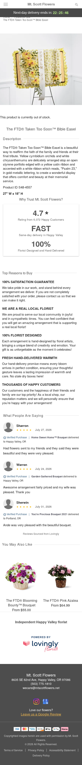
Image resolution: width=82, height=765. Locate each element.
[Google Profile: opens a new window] (46, 701)
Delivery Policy (41, 755)
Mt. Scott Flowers (41, 4)
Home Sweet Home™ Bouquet (49, 437)
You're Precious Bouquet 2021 (49, 514)
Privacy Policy (36, 750)
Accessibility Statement (62, 750)
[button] (73, 755)
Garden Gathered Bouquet (47, 476)
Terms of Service (13, 750)
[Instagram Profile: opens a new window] (36, 701)
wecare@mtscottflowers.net (41, 688)
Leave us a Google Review (41, 714)
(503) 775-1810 (41, 684)
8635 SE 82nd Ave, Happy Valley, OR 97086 (41, 680)
